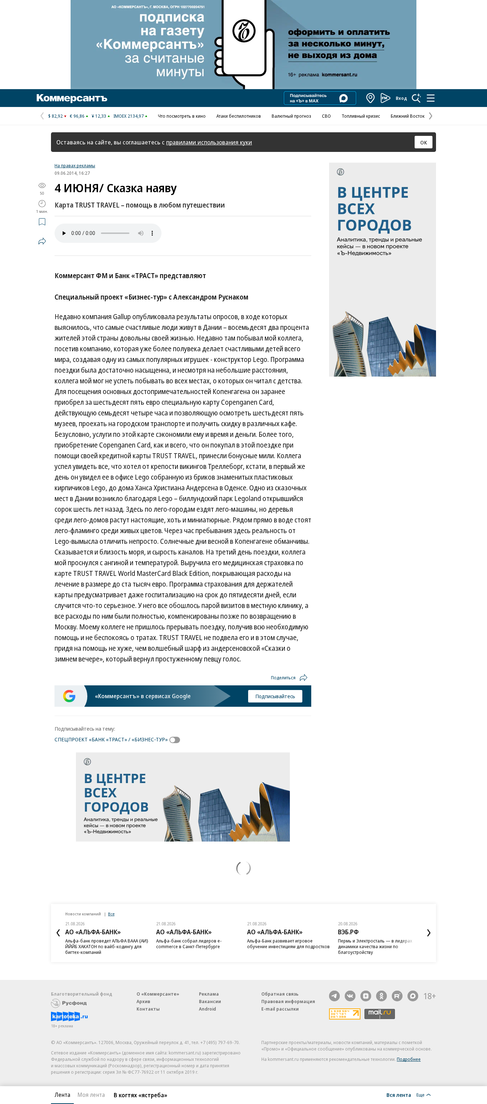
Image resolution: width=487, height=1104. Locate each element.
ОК (423, 142)
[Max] (412, 996)
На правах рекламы (75, 165)
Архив (143, 1001)
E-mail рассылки (280, 1009)
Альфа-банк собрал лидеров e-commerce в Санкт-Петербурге (189, 943)
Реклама (209, 994)
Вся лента (398, 1094)
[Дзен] (365, 996)
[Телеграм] (334, 996)
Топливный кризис (361, 116)
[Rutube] (397, 996)
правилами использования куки (209, 142)
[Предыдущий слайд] (58, 933)
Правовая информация (288, 1001)
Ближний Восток (408, 116)
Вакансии (210, 1001)
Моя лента (91, 1095)
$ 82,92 (55, 116)
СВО (326, 116)
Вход (401, 98)
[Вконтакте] (350, 996)
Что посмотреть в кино (182, 116)
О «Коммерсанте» (158, 994)
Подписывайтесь (275, 696)
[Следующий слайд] (429, 933)
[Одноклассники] (381, 996)
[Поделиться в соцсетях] (42, 241)
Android (207, 1009)
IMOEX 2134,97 (128, 116)
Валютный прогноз (291, 116)
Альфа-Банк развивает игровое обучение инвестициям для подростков (288, 943)
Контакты (148, 1009)
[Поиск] (416, 98)
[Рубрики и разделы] (430, 98)
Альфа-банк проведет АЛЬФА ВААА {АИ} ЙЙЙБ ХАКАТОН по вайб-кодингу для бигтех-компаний (106, 946)
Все (111, 913)
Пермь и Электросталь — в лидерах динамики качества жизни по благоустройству (375, 946)
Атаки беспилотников (238, 116)
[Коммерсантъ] (72, 98)
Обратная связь (279, 994)
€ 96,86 (77, 116)
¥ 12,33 (99, 116)
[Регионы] (370, 98)
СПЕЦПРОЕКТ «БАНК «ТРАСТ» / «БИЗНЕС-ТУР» (111, 739)
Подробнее (409, 1059)
